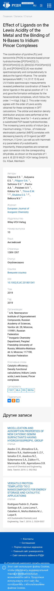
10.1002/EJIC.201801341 (21, 282)
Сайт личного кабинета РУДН (28, 555)
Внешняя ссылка (17, 272)
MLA (18, 390)
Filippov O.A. (21, 180)
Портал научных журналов (28, 547)
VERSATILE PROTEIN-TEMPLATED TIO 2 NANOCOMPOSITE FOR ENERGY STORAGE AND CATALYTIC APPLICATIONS (27, 489)
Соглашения (28, 543)
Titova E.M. (29, 191)
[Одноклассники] (13, 400)
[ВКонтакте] (9, 400)
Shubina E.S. (19, 194)
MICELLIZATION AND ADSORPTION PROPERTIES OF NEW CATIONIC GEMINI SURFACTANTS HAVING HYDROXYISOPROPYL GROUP (26, 434)
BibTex (31, 390)
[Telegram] (18, 400)
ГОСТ (11, 390)
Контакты (28, 539)
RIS (24, 390)
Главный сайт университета (28, 551)
